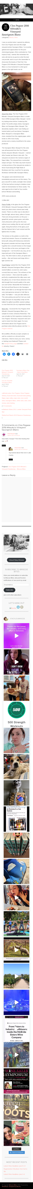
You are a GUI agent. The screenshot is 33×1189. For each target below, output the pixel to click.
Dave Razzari (11, 433)
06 (5, 25)
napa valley (9, 398)
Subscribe (9, 590)
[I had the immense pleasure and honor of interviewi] (16, 1028)
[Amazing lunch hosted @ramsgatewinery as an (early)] (16, 976)
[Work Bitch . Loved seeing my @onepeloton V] (16, 635)
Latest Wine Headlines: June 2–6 (14, 1174)
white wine (20, 400)
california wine (6, 393)
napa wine (17, 398)
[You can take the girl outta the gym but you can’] (16, 923)
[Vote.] (16, 793)
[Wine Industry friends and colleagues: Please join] (16, 1081)
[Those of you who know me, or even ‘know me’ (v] (16, 950)
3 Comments (8, 406)
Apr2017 (5, 28)
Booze (11, 37)
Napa (3, 398)
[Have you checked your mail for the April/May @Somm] (16, 1107)
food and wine (11, 395)
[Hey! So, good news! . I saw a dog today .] (16, 766)
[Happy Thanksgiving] (16, 688)
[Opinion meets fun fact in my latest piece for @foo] (16, 819)
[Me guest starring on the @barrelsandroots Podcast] (16, 662)
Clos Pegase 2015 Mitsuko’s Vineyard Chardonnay (7, 372)
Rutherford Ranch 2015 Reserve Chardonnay (16, 415)
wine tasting (11, 403)
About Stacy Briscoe (16, 560)
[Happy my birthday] (16, 897)
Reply (3, 445)
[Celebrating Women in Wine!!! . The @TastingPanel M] (16, 1054)
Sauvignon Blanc (11, 400)
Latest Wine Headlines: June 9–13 (14, 1166)
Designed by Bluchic (15, 1186)
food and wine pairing (24, 395)
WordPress (5, 1186)
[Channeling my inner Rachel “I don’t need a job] (16, 871)
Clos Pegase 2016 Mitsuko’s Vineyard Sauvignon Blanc (15, 30)
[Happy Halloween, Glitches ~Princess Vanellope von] (16, 740)
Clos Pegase (16, 393)
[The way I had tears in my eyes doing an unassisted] (16, 714)
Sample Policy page (10, 343)
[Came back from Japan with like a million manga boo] (16, 845)
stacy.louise (17, 447)
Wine (16, 37)
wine (25, 400)
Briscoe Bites (13, 1185)
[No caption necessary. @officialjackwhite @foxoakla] (16, 1002)
